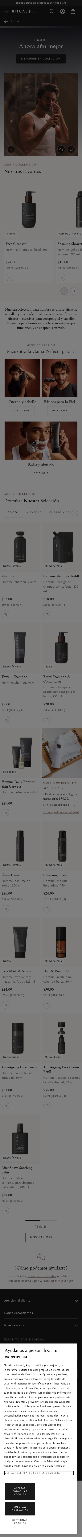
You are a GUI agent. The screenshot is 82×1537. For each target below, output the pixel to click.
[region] (38, 1438)
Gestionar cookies (20, 1521)
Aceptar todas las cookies (20, 1491)
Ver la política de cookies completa (32, 1473)
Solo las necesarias (20, 1508)
